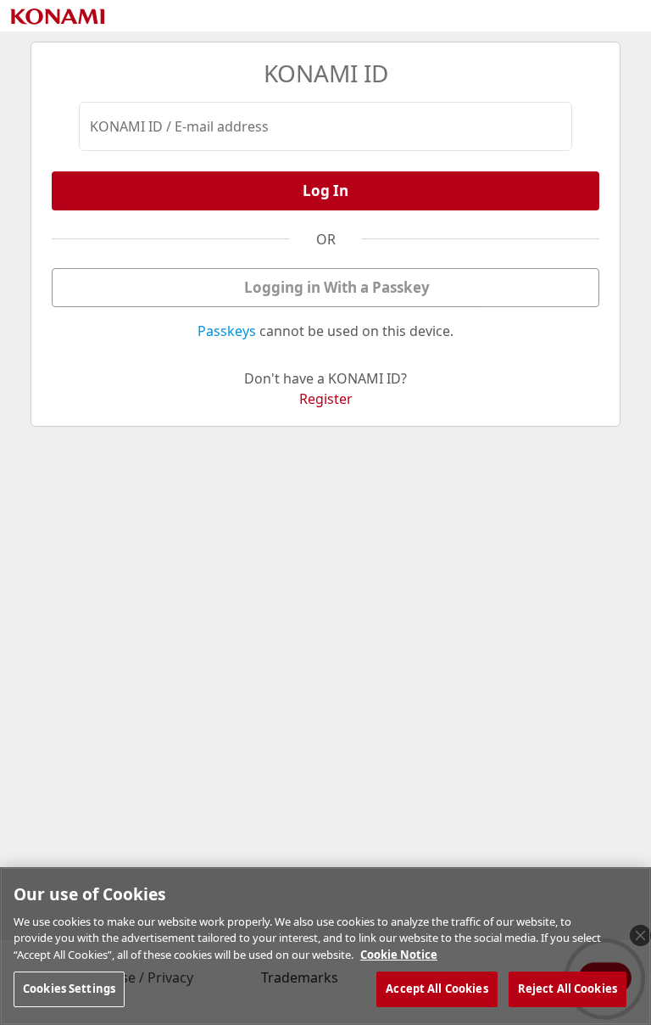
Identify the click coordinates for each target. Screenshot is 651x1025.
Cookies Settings (69, 988)
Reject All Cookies (567, 988)
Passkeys (227, 331)
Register (326, 398)
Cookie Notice (398, 954)
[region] (325, 946)
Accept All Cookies (436, 988)
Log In (325, 190)
